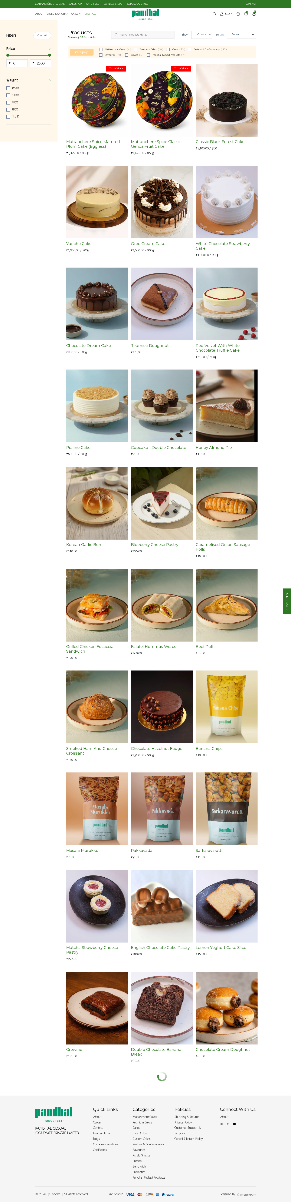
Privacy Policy (183, 1122)
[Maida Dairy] (97, 406)
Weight (12, 80)
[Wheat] (97, 503)
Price (10, 48)
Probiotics (139, 1172)
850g (15, 88)
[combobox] (202, 35)
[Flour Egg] (162, 202)
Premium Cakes (151, 49)
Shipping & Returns (186, 1117)
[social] (221, 1124)
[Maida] (227, 503)
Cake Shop (75, 3)
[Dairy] (162, 906)
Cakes (178, 49)
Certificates (100, 1150)
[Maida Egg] (227, 100)
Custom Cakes (141, 1139)
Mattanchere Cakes (118, 49)
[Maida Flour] (162, 1008)
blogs (96, 1139)
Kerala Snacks (141, 1155)
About (97, 1117)
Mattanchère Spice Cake (50, 3)
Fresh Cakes (140, 1133)
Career (97, 1122)
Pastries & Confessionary (210, 49)
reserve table (102, 1133)
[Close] (116, 34)
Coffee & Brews (113, 3)
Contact (251, 3)
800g (15, 109)
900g (15, 102)
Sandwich (139, 1166)
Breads (137, 54)
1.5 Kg (16, 116)
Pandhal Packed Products (169, 54)
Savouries (113, 54)
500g (15, 95)
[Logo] (53, 1114)
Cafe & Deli (92, 3)
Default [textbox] (236, 34)
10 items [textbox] (201, 34)
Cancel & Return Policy (188, 1139)
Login (228, 13)
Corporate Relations (105, 1144)
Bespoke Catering (137, 3)
